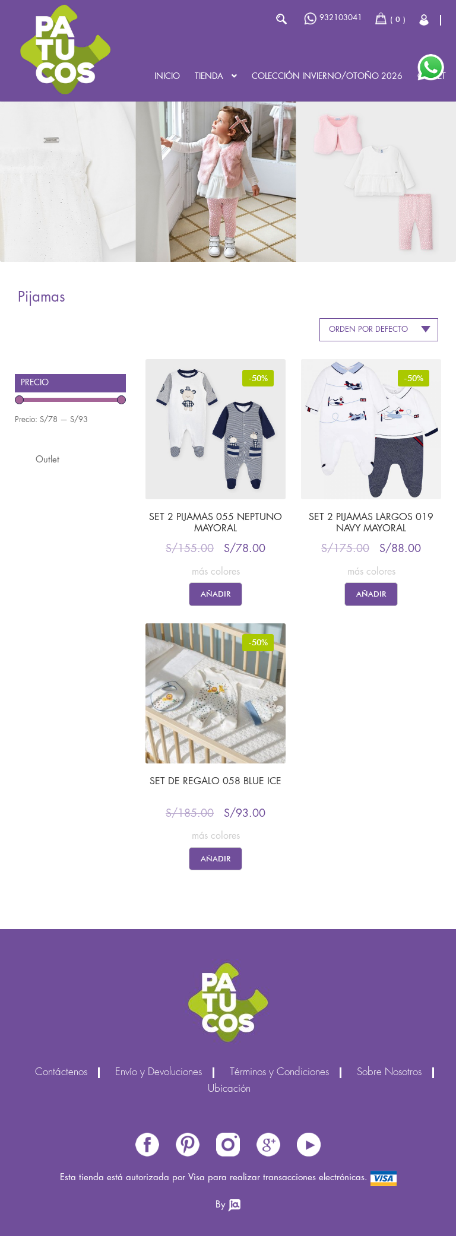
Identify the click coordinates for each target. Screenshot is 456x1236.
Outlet (47, 460)
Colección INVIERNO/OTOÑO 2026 (327, 76)
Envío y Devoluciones (158, 1072)
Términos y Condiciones (279, 1072)
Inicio (167, 76)
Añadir (215, 593)
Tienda (209, 76)
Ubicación (229, 1089)
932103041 (340, 18)
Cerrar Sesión (424, 20)
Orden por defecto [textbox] (368, 329)
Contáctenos (61, 1072)
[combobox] (378, 329)
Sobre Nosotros (389, 1072)
